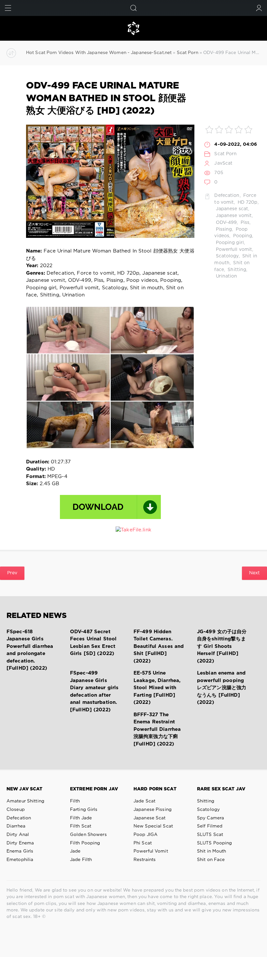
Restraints (145, 860)
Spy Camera (210, 818)
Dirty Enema (20, 843)
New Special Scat (153, 826)
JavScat (223, 163)
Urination (225, 276)
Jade (75, 851)
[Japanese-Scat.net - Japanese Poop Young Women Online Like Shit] (133, 28)
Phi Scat (143, 843)
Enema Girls (20, 851)
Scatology (226, 256)
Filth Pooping (85, 843)
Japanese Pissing (153, 810)
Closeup (16, 810)
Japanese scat (231, 209)
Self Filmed (209, 826)
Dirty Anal (18, 835)
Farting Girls (84, 810)
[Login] (259, 8)
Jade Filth (81, 860)
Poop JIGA (146, 835)
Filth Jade (81, 818)
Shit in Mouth (211, 851)
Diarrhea (16, 826)
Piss (244, 223)
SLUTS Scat (210, 835)
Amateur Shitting (25, 801)
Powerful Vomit (151, 851)
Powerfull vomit (233, 250)
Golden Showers (88, 835)
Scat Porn (225, 154)
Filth (75, 801)
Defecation (226, 196)
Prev (12, 573)
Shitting (236, 270)
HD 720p (247, 202)
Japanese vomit (233, 216)
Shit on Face (211, 860)
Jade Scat (144, 801)
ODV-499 (225, 223)
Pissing (223, 229)
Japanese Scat (150, 818)
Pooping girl (229, 243)
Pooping (242, 236)
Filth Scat (80, 826)
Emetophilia (20, 860)
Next (254, 573)
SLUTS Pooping (214, 843)
